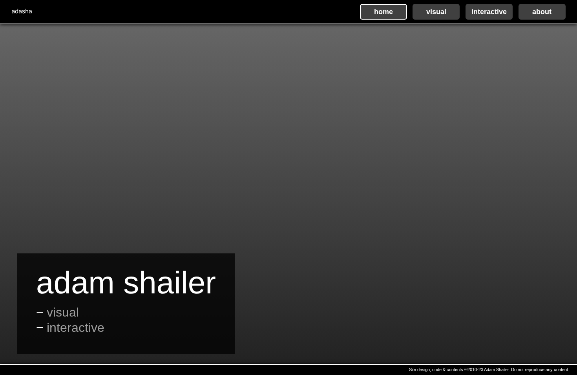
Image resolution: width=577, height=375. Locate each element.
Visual (63, 312)
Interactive (75, 327)
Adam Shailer (126, 283)
